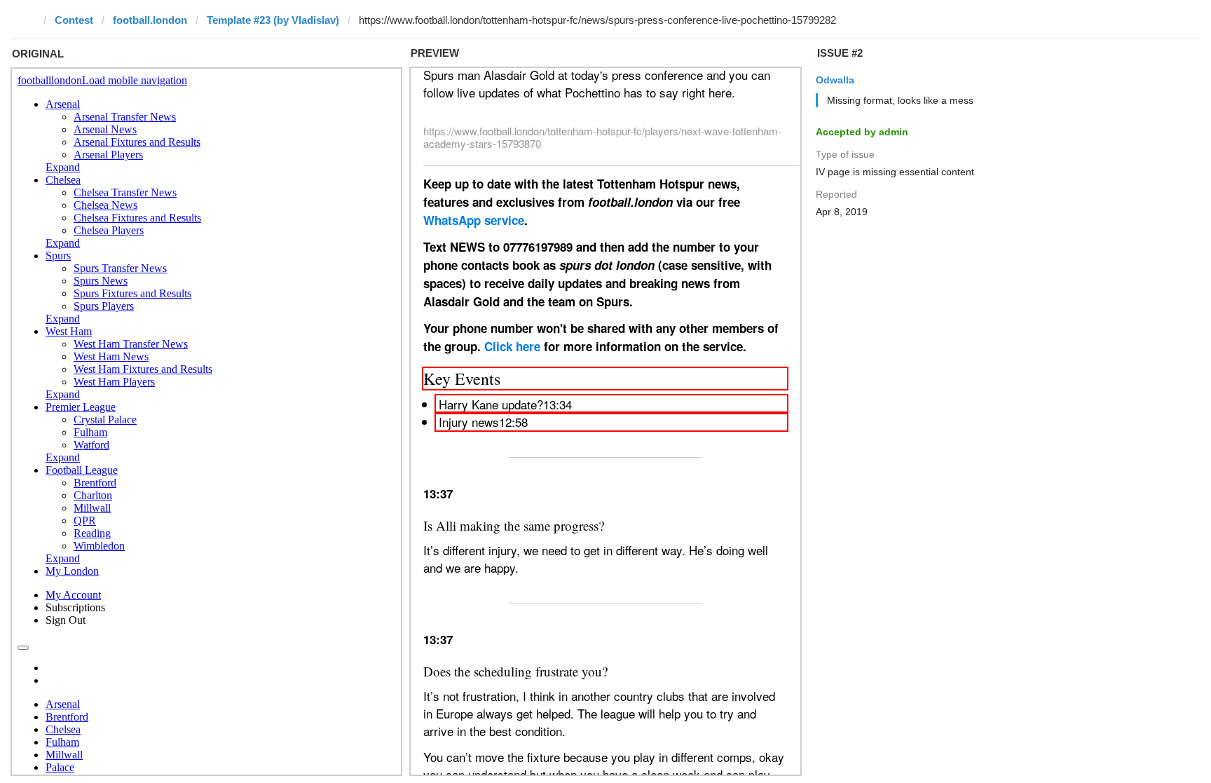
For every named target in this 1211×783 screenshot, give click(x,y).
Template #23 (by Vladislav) (273, 20)
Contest (74, 20)
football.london (150, 20)
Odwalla (835, 80)
